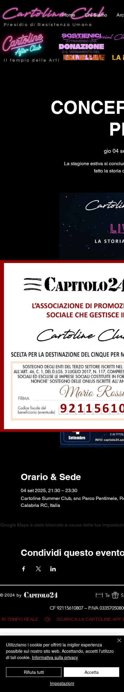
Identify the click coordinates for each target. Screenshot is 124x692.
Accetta (92, 672)
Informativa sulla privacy (55, 657)
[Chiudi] (115, 644)
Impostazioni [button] (62, 683)
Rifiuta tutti (34, 672)
